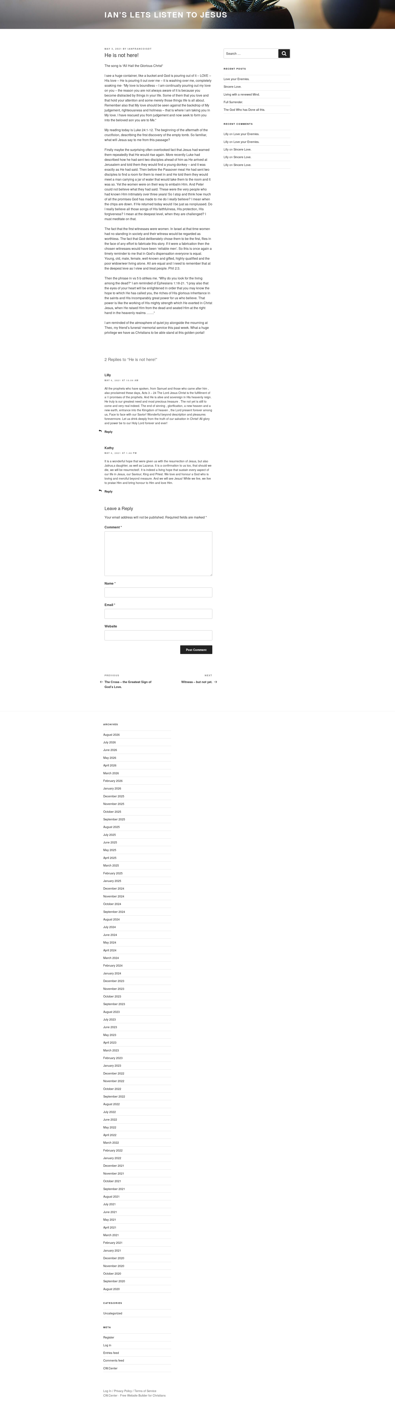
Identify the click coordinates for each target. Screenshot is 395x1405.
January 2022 (112, 1158)
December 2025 (113, 796)
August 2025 (111, 827)
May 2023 (109, 1035)
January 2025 (112, 881)
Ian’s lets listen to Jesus (166, 14)
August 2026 (111, 734)
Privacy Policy (123, 1391)
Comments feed (113, 1360)
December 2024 (113, 888)
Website (111, 626)
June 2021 (110, 1212)
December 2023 (113, 981)
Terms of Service (145, 1391)
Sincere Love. (233, 86)
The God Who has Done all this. (244, 109)
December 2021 (113, 1165)
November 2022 (113, 1081)
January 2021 (112, 1250)
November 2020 (113, 1266)
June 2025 (110, 842)
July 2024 (109, 927)
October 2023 (112, 996)
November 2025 (113, 804)
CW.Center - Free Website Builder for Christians (134, 1395)
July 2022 (109, 1112)
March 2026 (111, 773)
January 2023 (112, 1065)
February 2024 (113, 965)
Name (110, 583)
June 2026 (110, 750)
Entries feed (111, 1353)
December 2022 (113, 1073)
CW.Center (110, 1368)
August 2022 (111, 1104)
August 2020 (111, 1289)
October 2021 (112, 1181)
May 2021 (109, 1219)
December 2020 (113, 1258)
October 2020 (112, 1273)
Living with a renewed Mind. (242, 94)
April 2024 (109, 950)
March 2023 (111, 1050)
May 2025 (109, 850)
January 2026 (112, 788)
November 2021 (113, 1173)
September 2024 (114, 912)
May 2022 (109, 1127)
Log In (107, 1391)
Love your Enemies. (237, 79)
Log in (107, 1345)
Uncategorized (112, 1313)
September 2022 (114, 1096)
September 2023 (114, 1004)
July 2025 (109, 835)
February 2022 (113, 1150)
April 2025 (109, 858)
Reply (109, 432)
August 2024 (111, 919)
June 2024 (110, 935)
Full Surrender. (233, 102)
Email (110, 604)
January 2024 (112, 973)
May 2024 (109, 942)
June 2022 (110, 1119)
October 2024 (112, 904)
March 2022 (111, 1142)
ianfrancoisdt (140, 48)
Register (108, 1337)
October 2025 (112, 811)
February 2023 (113, 1058)
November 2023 (113, 989)
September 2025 (114, 819)
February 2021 (113, 1242)
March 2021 (111, 1235)
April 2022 (109, 1135)
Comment (113, 527)
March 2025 (111, 865)
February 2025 (113, 873)
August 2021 (111, 1196)
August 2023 (111, 1012)
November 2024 (113, 896)
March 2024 (111, 958)
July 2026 (109, 742)
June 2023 (110, 1027)
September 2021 (114, 1189)
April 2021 (109, 1227)
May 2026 (109, 758)
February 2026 (113, 781)
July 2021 (109, 1204)
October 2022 (112, 1089)
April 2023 (109, 1042)
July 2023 (109, 1019)
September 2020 (114, 1281)
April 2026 (109, 765)
